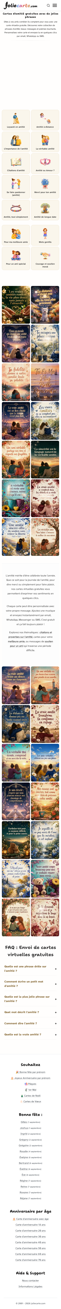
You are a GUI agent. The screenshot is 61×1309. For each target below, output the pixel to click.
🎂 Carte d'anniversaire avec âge (31, 1219)
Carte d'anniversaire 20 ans (30, 1230)
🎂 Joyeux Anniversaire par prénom (30, 1078)
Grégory (23, 1139)
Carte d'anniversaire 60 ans (30, 1254)
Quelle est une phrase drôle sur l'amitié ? (25, 969)
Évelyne (24, 1157)
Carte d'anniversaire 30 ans (30, 1236)
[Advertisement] (30, 76)
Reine (24, 1186)
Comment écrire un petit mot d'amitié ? (23, 984)
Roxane (24, 1192)
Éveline (24, 1169)
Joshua (24, 1128)
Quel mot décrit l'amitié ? (21, 1012)
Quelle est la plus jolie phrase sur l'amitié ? (27, 999)
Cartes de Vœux (32, 1101)
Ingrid (23, 1133)
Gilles (24, 1122)
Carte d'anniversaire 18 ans (31, 1224)
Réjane (24, 1198)
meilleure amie (16, 641)
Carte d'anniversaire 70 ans (30, 1260)
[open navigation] (55, 5)
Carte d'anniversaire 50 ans (30, 1248)
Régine (24, 1180)
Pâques (32, 1083)
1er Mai (32, 1089)
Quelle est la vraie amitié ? (22, 1034)
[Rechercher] (48, 5)
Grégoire (24, 1145)
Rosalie (24, 1151)
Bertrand (24, 1163)
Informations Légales (30, 1286)
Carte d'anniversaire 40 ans (30, 1242)
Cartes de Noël (32, 1095)
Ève (24, 1174)
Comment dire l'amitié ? (20, 1023)
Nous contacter (30, 1280)
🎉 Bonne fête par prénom (30, 1072)
